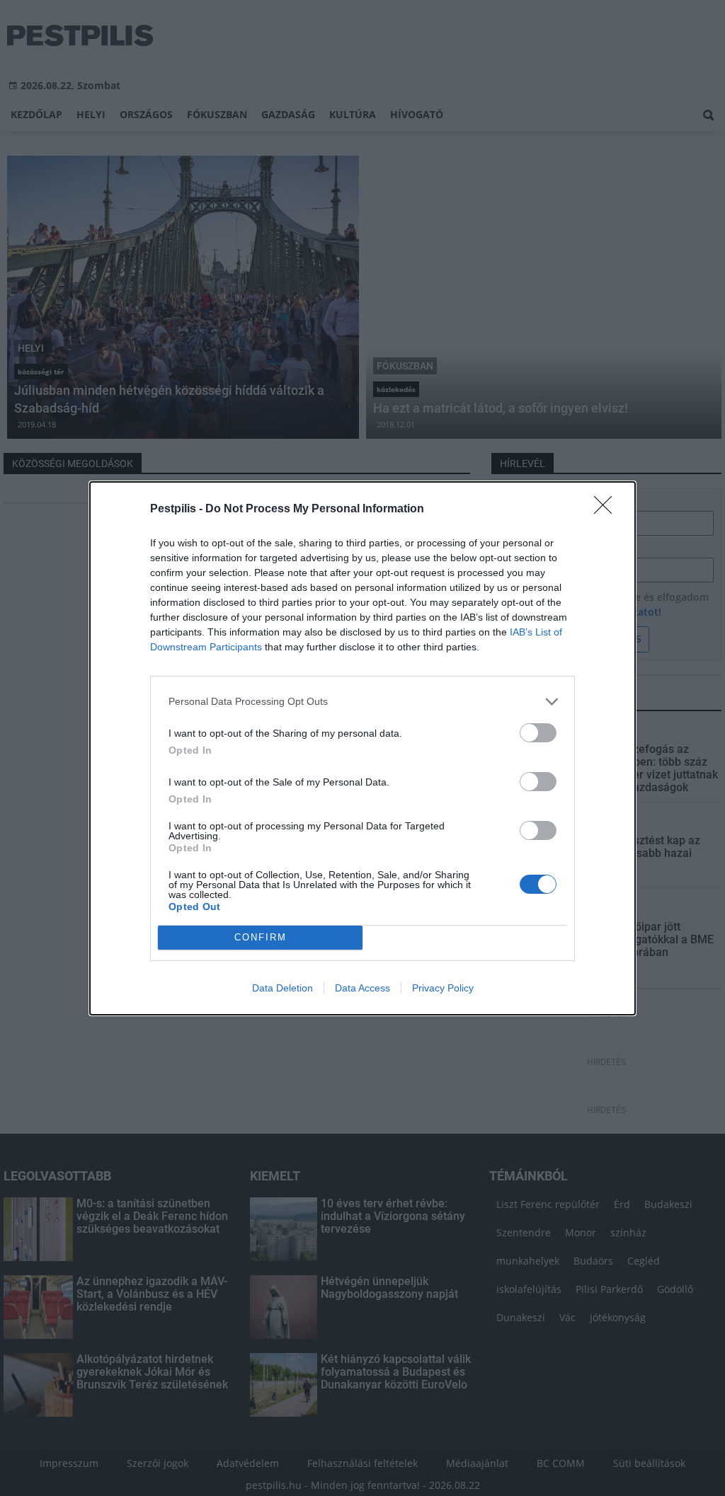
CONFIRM (260, 937)
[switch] (538, 732)
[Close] (607, 509)
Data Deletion (282, 988)
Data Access (362, 988)
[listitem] (362, 701)
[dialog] (362, 748)
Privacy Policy (443, 988)
